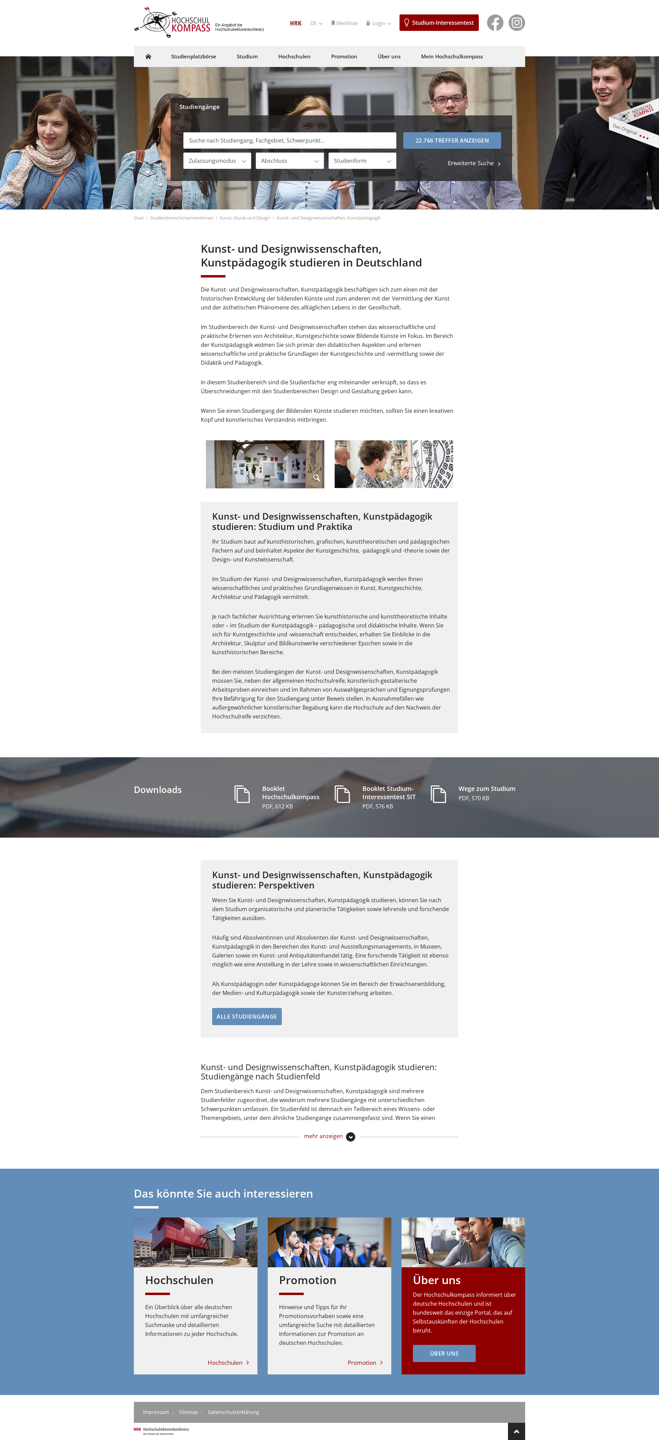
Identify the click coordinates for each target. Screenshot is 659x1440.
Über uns (389, 56)
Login (379, 23)
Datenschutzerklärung (233, 1412)
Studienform (350, 161)
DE (314, 23)
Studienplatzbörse (193, 56)
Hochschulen (294, 56)
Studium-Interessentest (443, 22)
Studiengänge (200, 107)
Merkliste (347, 23)
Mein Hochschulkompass (452, 56)
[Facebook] (495, 22)
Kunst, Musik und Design (245, 218)
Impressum (156, 1412)
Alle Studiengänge (247, 1016)
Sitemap (188, 1412)
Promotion (344, 56)
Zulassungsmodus (212, 161)
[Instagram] (517, 22)
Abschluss (274, 161)
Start (139, 218)
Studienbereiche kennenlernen (181, 218)
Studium (247, 56)
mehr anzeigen (324, 1136)
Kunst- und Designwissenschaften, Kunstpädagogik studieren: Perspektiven (322, 880)
